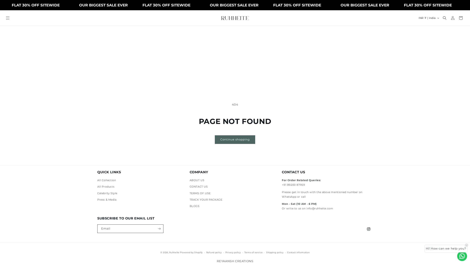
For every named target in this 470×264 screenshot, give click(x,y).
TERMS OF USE (200, 193)
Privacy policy (233, 252)
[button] (8, 18)
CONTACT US (199, 186)
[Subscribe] (159, 228)
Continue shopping (235, 139)
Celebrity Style (107, 193)
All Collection (106, 180)
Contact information (298, 252)
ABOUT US (197, 180)
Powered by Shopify (191, 252)
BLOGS (195, 206)
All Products (105, 186)
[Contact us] (462, 256)
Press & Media (107, 199)
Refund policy (214, 252)
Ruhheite (174, 252)
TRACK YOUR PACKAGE (206, 199)
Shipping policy (275, 252)
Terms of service (253, 252)
